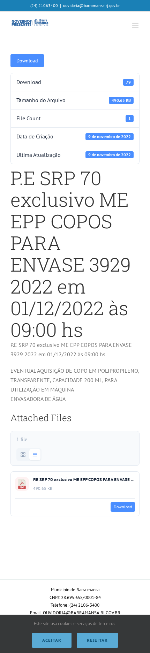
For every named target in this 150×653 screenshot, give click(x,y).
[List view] (34, 454)
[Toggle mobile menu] (136, 25)
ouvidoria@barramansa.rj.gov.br (91, 5)
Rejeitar (97, 640)
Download (27, 61)
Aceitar (51, 640)
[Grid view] (23, 454)
